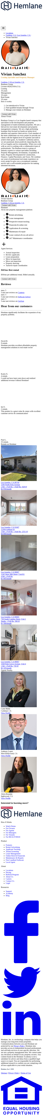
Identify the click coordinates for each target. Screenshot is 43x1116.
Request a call (7, 808)
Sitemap (4, 1073)
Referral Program (12, 875)
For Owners (10, 828)
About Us (9, 877)
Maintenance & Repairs (15, 858)
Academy (9, 893)
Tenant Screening (12, 851)
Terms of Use (26, 1073)
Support (9, 891)
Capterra (21, 293)
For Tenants (10, 835)
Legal (8, 883)
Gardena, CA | (11, 35)
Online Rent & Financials (15, 856)
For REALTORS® (13, 837)
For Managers (11, 833)
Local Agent (10, 862)
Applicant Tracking (13, 849)
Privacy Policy (19, 1046)
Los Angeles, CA (17, 82)
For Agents (10, 830)
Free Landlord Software (15, 860)
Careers (8, 879)
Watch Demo (11, 826)
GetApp (21, 301)
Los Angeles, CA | (24, 35)
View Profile (6, 713)
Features (9, 845)
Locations (9, 33)
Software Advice (24, 297)
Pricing (8, 872)
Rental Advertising (13, 847)
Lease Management (13, 854)
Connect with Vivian (9, 114)
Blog (7, 896)
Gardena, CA (6, 82)
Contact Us (10, 881)
